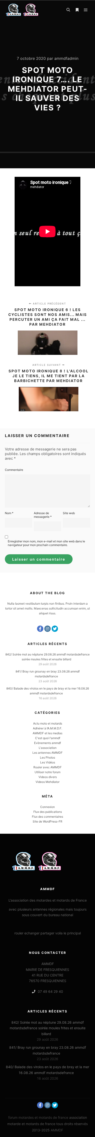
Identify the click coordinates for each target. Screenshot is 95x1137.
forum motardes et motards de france (38, 1117)
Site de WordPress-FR (47, 821)
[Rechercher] (68, 10)
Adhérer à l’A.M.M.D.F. (47, 728)
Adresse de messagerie (43, 515)
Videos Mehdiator (47, 782)
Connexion (47, 807)
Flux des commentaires (47, 816)
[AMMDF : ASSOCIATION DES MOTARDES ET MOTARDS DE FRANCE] (29, 10)
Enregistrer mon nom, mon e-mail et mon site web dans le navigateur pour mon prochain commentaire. (46, 543)
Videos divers (47, 777)
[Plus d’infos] (77, 10)
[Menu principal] (85, 10)
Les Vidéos (47, 762)
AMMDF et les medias (47, 733)
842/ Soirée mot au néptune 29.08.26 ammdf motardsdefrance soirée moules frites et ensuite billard (48, 1028)
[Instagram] (47, 629)
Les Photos (47, 757)
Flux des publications (47, 812)
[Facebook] (40, 629)
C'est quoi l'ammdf (47, 738)
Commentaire (14, 470)
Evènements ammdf (47, 743)
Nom (9, 513)
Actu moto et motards (47, 723)
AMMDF (57, 1130)
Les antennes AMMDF (47, 752)
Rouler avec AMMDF (47, 767)
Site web (69, 513)
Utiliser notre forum (47, 772)
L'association (48, 748)
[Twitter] (55, 629)
